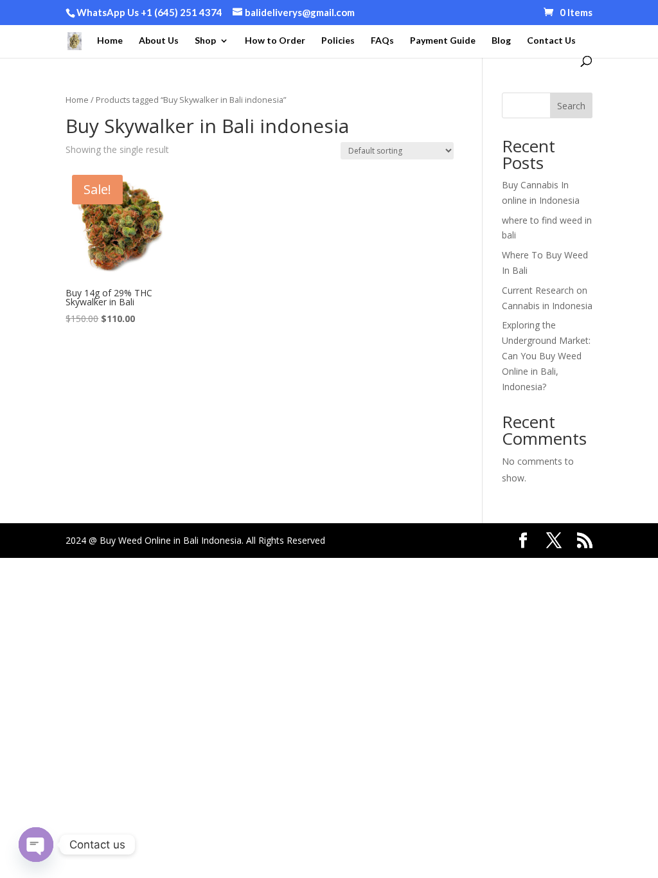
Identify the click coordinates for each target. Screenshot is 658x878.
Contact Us (551, 41)
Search (571, 106)
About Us (159, 41)
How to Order (275, 41)
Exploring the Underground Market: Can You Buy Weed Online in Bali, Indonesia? (546, 355)
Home (110, 41)
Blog (501, 41)
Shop (205, 41)
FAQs (382, 41)
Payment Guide (443, 41)
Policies (338, 41)
